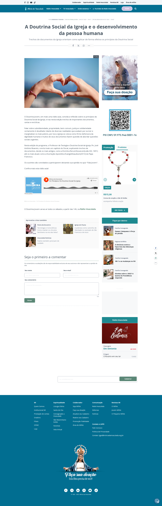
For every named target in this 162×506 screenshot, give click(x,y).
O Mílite (115, 406)
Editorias (95, 410)
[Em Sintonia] (120, 333)
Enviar (29, 300)
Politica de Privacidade (100, 431)
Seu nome (28, 270)
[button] (134, 179)
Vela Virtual (57, 429)
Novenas (56, 426)
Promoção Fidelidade (81, 421)
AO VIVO (133, 349)
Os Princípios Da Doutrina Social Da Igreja (47, 201)
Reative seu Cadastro (81, 417)
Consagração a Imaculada (58, 415)
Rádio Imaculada (88, 209)
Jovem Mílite (116, 410)
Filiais (36, 421)
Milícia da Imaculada (29, 201)
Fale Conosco (97, 428)
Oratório (37, 417)
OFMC (36, 425)
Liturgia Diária (58, 406)
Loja (35, 429)
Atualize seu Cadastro (81, 414)
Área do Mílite (78, 425)
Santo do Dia (58, 410)
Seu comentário (30, 280)
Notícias (95, 414)
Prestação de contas (41, 414)
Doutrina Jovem (72, 19)
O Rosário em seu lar (112, 356)
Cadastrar (128, 379)
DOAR (127, 9)
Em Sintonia (109, 348)
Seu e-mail (67, 270)
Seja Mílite (77, 406)
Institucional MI (40, 410)
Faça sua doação (79, 410)
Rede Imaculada (98, 406)
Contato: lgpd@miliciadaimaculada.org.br (108, 435)
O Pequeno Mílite (118, 414)
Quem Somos (39, 406)
